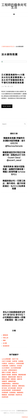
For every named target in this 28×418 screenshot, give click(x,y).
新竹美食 (4, 388)
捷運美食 (14, 386)
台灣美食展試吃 (12, 370)
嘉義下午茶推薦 (6, 372)
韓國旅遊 (4, 394)
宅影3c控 (5, 337)
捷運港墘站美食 (6, 386)
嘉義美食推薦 (12, 377)
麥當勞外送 (19, 394)
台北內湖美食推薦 (16, 368)
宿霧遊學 (4, 381)
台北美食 (4, 370)
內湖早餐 (14, 361)
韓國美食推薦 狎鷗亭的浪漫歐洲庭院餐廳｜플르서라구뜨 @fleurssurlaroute (14, 142)
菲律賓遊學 (5, 392)
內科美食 (19, 365)
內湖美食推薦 (20, 363)
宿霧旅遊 (13, 379)
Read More (7, 106)
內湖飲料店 (12, 365)
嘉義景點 (14, 374)
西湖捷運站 (12, 392)
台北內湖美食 (5, 368)
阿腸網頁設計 (25, 417)
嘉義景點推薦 (22, 374)
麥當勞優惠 (11, 394)
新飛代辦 (19, 388)
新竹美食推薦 (12, 388)
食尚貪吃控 (6, 346)
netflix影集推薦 (6, 359)
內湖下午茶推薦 (6, 361)
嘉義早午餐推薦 (6, 374)
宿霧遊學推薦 (12, 381)
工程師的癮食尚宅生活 (14, 6)
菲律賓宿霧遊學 (16, 390)
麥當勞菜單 (5, 397)
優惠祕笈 (5, 335)
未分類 (5, 343)
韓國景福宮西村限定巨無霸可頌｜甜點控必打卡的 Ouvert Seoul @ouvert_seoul (14, 156)
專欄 (4, 340)
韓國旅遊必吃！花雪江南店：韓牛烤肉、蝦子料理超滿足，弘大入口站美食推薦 (14, 184)
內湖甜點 (20, 361)
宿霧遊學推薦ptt (6, 383)
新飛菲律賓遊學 (6, 390)
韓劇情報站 (20, 392)
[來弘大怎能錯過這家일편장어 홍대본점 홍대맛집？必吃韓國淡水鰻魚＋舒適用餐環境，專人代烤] (14, 308)
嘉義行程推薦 (5, 379)
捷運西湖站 (21, 386)
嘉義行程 (19, 377)
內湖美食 (4, 363)
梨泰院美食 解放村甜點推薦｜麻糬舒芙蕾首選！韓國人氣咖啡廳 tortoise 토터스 (14, 170)
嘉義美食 (4, 377)
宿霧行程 (19, 379)
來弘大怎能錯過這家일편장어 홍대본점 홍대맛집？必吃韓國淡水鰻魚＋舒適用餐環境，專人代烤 (14, 316)
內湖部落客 (5, 365)
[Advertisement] (14, 30)
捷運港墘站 (15, 383)
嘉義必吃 (14, 372)
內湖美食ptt (11, 363)
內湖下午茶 (15, 359)
